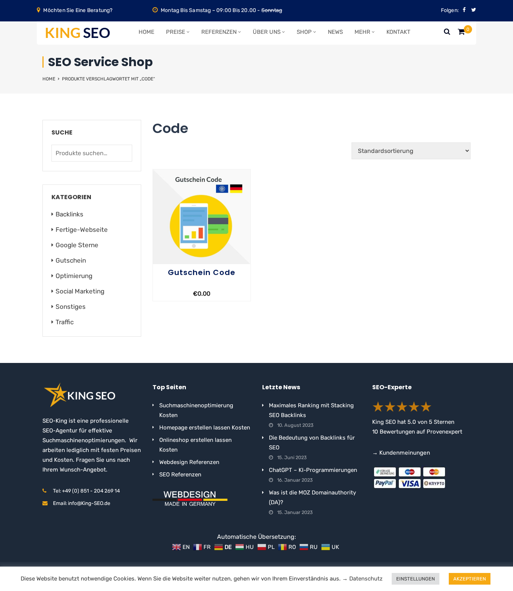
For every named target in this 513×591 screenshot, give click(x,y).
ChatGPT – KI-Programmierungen (313, 470)
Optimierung (74, 276)
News (335, 32)
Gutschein (71, 260)
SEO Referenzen (180, 474)
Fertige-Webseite (82, 229)
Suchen (124, 153)
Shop (304, 32)
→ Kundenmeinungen (401, 452)
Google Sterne (77, 245)
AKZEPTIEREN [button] (469, 579)
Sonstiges (71, 306)
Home (146, 32)
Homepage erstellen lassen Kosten (204, 427)
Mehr (362, 32)
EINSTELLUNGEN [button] (415, 579)
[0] (461, 33)
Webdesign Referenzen (189, 462)
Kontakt (398, 32)
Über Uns (267, 32)
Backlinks (69, 214)
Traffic (65, 322)
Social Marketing (80, 291)
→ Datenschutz (362, 578)
